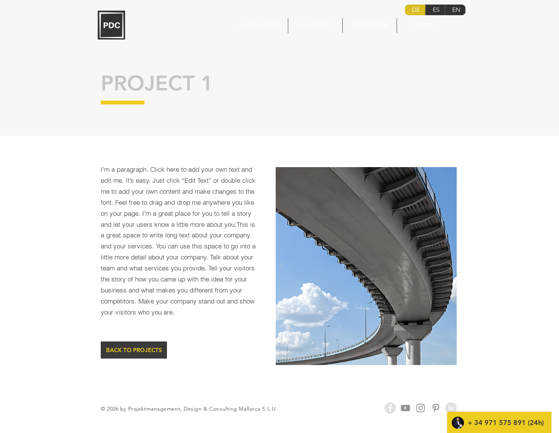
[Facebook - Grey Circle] (390, 408)
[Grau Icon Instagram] (420, 408)
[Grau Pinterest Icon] (435, 408)
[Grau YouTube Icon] (405, 408)
